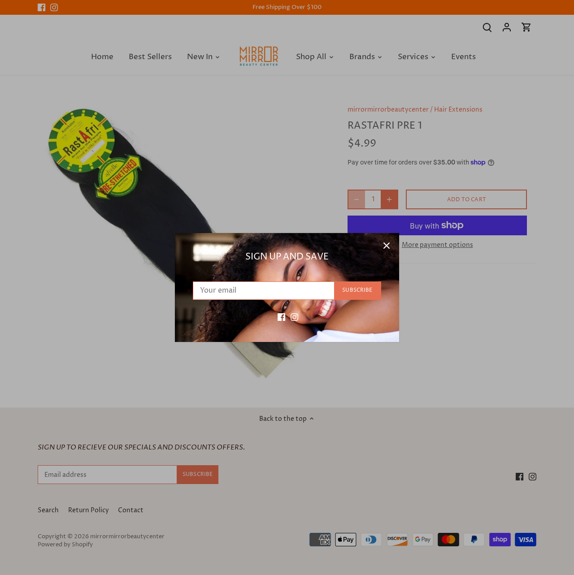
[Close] (386, 245)
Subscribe (357, 290)
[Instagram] (294, 316)
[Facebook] (281, 316)
